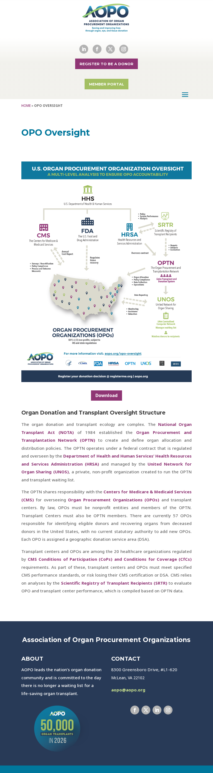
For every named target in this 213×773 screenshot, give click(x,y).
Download (106, 395)
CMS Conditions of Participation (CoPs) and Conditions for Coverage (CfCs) (110, 559)
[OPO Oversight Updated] (106, 380)
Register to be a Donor (106, 64)
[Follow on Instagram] (123, 49)
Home (26, 105)
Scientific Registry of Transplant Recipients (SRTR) (114, 583)
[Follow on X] (110, 49)
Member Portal (106, 84)
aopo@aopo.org (128, 690)
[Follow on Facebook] (97, 49)
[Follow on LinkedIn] (83, 49)
